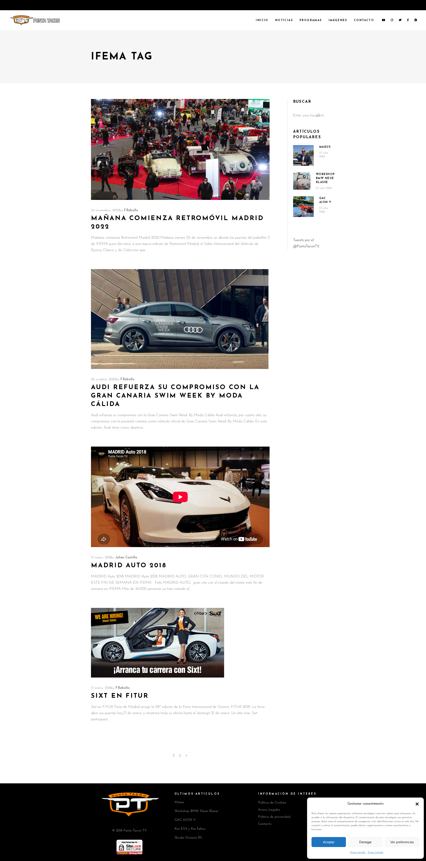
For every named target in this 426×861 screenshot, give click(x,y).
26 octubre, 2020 (103, 379)
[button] (417, 804)
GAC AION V (185, 820)
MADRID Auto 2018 (128, 565)
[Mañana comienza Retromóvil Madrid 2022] (180, 149)
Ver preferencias (402, 842)
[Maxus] (303, 155)
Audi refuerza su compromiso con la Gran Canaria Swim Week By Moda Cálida (175, 396)
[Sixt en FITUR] (157, 643)
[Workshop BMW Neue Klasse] (301, 181)
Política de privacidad (274, 817)
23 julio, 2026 (324, 188)
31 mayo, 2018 (101, 557)
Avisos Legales (357, 852)
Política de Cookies (272, 802)
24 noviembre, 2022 (105, 210)
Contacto (265, 824)
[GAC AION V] (303, 206)
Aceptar (328, 842)
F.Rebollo (131, 210)
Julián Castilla (126, 557)
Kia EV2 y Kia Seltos (190, 829)
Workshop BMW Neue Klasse (325, 178)
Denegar (365, 842)
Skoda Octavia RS (188, 837)
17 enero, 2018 (101, 688)
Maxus (325, 147)
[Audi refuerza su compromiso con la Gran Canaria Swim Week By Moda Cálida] (179, 319)
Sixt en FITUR (120, 696)
